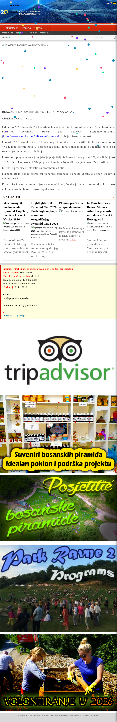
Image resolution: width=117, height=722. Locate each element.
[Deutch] (114, 3)
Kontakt (33, 33)
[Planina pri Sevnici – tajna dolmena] (72, 217)
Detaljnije (73, 239)
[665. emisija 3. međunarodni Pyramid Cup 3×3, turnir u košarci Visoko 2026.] (16, 229)
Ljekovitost (21, 33)
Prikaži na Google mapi (14, 316)
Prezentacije (7, 33)
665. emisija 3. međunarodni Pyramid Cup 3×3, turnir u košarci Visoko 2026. (15, 211)
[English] (108, 3)
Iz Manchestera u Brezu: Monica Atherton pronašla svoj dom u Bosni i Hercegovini (99, 211)
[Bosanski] (111, 3)
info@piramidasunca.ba (16, 298)
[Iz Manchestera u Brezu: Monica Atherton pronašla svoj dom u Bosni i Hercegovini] (100, 229)
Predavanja (45, 33)
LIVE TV (5, 37)
